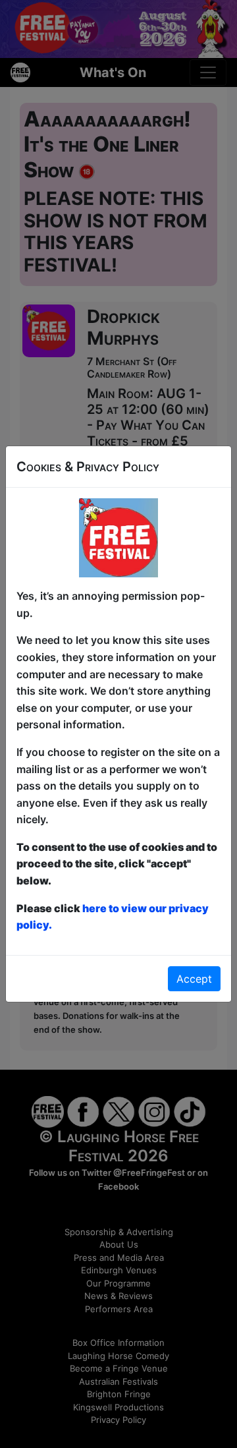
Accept (194, 978)
